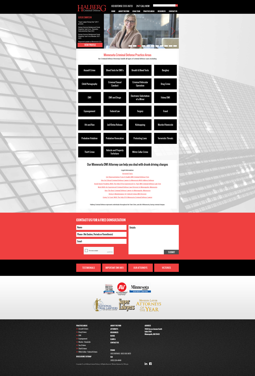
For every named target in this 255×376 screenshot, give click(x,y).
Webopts (126, 364)
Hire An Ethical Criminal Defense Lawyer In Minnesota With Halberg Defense (127, 180)
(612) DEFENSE (115, 353)
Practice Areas (148, 11)
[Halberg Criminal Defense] (91, 11)
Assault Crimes (83, 329)
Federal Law (115, 111)
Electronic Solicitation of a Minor (140, 97)
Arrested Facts (127, 173)
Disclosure (80, 356)
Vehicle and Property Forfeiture (115, 152)
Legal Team (136, 11)
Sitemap (88, 356)
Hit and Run (90, 124)
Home (113, 11)
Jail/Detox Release (115, 124)
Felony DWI (165, 97)
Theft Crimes (82, 348)
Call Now (145, 6)
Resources (162, 11)
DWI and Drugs (115, 97)
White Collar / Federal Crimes (87, 352)
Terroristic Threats (165, 138)
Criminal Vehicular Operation (140, 84)
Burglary (165, 70)
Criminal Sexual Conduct (114, 84)
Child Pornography (89, 84)
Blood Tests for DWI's (115, 70)
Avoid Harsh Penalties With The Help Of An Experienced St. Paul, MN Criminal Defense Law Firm (127, 184)
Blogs (112, 336)
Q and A (113, 339)
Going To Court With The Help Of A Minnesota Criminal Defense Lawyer (127, 197)
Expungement (89, 111)
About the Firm (123, 11)
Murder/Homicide (165, 124)
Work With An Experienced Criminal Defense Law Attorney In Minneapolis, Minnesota (127, 187)
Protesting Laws (140, 138)
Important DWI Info (114, 267)
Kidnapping (140, 124)
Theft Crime (90, 152)
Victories (166, 267)
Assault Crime (89, 70)
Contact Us (173, 11)
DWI (89, 97)
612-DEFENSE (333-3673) (122, 6)
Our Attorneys (140, 267)
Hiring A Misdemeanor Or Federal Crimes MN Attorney (127, 194)
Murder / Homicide (84, 342)
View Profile (90, 45)
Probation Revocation (115, 138)
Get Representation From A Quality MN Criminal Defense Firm (127, 177)
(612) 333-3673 (126, 353)
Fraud (165, 111)
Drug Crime (165, 84)
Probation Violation (89, 138)
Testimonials (88, 267)
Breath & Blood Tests (140, 70)
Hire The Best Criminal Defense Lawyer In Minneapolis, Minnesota (127, 190)
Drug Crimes (82, 332)
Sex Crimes (82, 345)
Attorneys (114, 329)
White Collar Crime (140, 152)
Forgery (140, 111)
